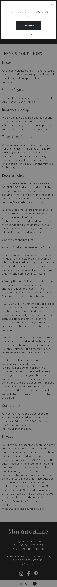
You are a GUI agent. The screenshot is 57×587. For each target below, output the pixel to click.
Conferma (29, 25)
